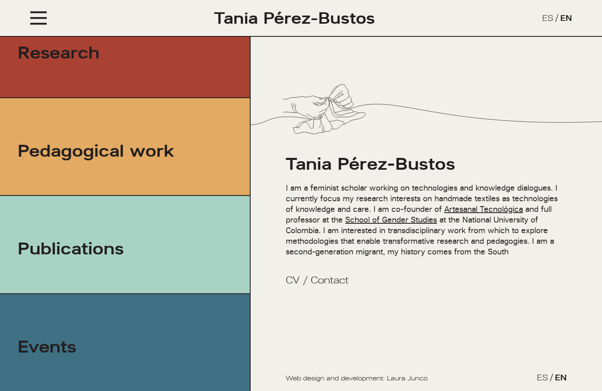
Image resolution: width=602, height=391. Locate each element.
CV (293, 280)
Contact (330, 280)
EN (566, 18)
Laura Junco (407, 378)
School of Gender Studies (391, 220)
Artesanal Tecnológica (483, 209)
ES (547, 18)
